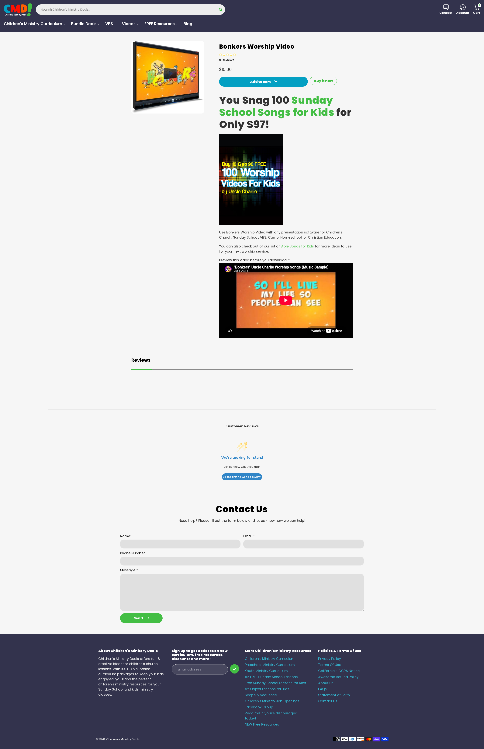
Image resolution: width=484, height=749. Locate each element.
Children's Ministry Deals (123, 739)
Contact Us (327, 701)
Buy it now (323, 80)
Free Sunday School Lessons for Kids (275, 683)
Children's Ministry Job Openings (272, 701)
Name (126, 536)
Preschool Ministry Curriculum (270, 664)
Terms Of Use (329, 664)
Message (129, 570)
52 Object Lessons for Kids (267, 689)
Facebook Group (259, 707)
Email (249, 536)
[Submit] (234, 669)
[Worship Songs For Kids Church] (251, 223)
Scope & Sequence (261, 695)
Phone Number (132, 553)
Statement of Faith (334, 695)
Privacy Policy (329, 658)
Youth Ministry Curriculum (266, 670)
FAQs (322, 689)
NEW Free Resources (262, 724)
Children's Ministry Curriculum (270, 658)
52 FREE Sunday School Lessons (271, 676)
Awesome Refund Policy (338, 676)
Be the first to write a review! (242, 477)
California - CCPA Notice (339, 670)
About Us (326, 683)
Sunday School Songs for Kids (276, 106)
